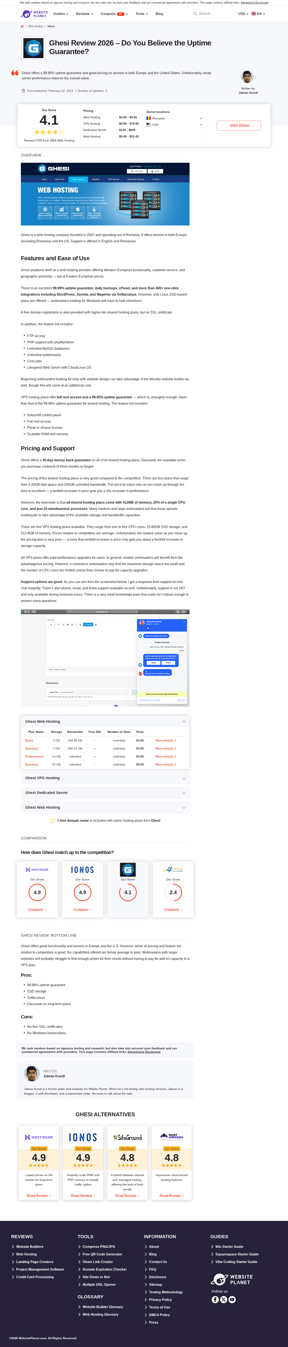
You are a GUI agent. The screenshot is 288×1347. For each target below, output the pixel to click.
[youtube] (232, 1299)
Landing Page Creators (34, 1262)
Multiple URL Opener (99, 1284)
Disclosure (157, 1277)
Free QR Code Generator (102, 1254)
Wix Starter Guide (229, 1246)
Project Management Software (40, 1269)
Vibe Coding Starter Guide (236, 1262)
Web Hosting (26, 1254)
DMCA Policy (159, 1315)
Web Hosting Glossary (100, 1314)
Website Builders (29, 1246)
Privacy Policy (160, 1300)
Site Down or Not (96, 1277)
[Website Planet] (22, 26)
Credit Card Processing (35, 1277)
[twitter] (223, 1299)
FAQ (152, 1269)
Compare (35, 909)
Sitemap (155, 1284)
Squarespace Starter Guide (237, 1254)
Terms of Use (159, 1307)
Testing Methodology (166, 1292)
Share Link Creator (98, 1262)
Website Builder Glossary (103, 1307)
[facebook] (215, 1299)
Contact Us (158, 1262)
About (154, 1246)
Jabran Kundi (248, 92)
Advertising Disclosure (254, 2)
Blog (153, 1254)
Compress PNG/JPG (99, 1246)
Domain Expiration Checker (105, 1269)
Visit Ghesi (239, 125)
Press (153, 1322)
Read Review (37, 1196)
